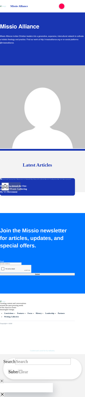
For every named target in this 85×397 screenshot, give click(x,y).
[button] (61, 6)
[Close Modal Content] (2, 381)
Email (2, 261)
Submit (37, 274)
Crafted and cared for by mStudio (42, 351)
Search (9, 361)
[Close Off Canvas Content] (2, 394)
